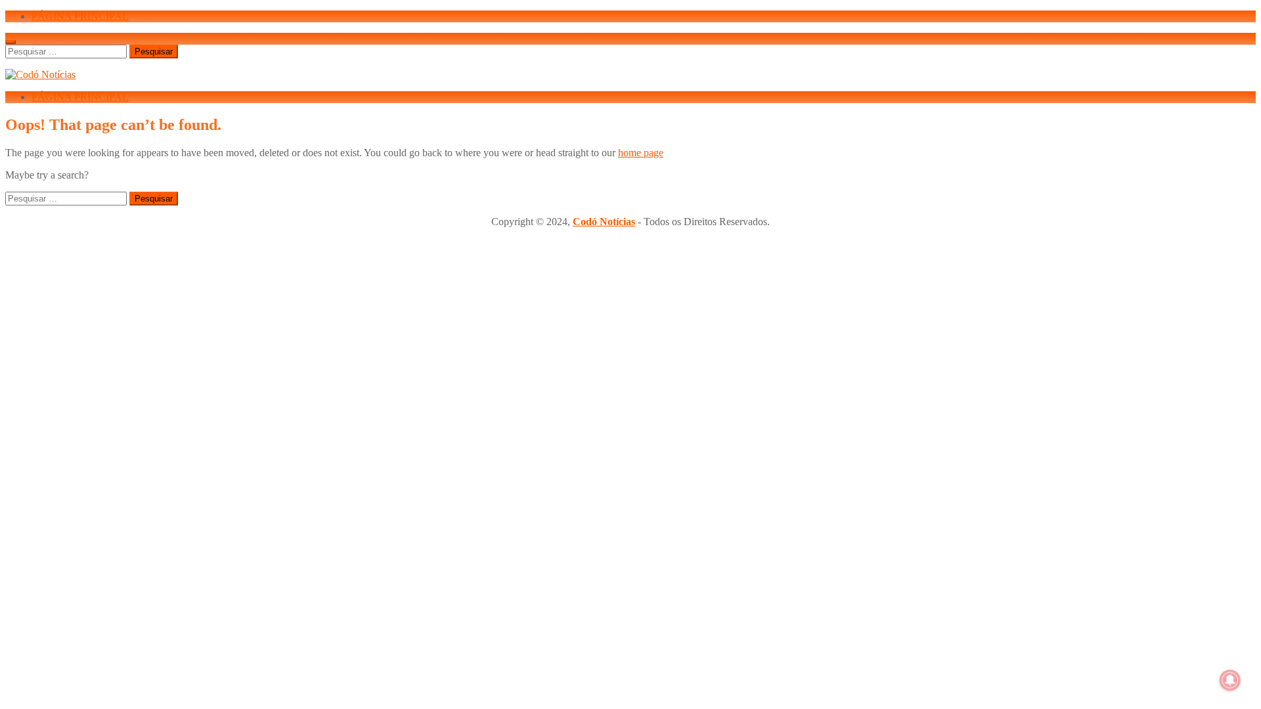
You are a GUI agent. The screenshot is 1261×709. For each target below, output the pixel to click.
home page (640, 152)
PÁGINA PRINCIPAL (80, 16)
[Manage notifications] (1230, 680)
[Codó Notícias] (40, 74)
